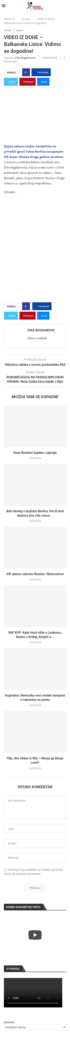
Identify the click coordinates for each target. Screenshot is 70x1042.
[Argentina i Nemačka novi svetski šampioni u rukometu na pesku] (35, 669)
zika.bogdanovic (25, 58)
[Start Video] (35, 935)
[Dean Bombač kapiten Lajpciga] (35, 426)
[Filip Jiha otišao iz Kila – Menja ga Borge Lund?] (35, 732)
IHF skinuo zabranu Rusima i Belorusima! (35, 574)
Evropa (26, 19)
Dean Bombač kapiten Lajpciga (35, 453)
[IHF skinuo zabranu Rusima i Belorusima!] (35, 547)
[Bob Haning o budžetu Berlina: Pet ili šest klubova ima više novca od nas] (35, 485)
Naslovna (9, 19)
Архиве (9, 1022)
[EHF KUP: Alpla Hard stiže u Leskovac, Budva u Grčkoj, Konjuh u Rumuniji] (35, 606)
